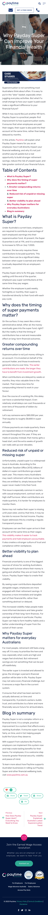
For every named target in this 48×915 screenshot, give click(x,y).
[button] (40, 3)
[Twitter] (22, 910)
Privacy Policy (22, 901)
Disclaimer (23, 904)
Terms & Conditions (35, 901)
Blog (24, 27)
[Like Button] (6, 790)
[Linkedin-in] (29, 910)
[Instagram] (26, 910)
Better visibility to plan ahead (25, 201)
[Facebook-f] (19, 910)
